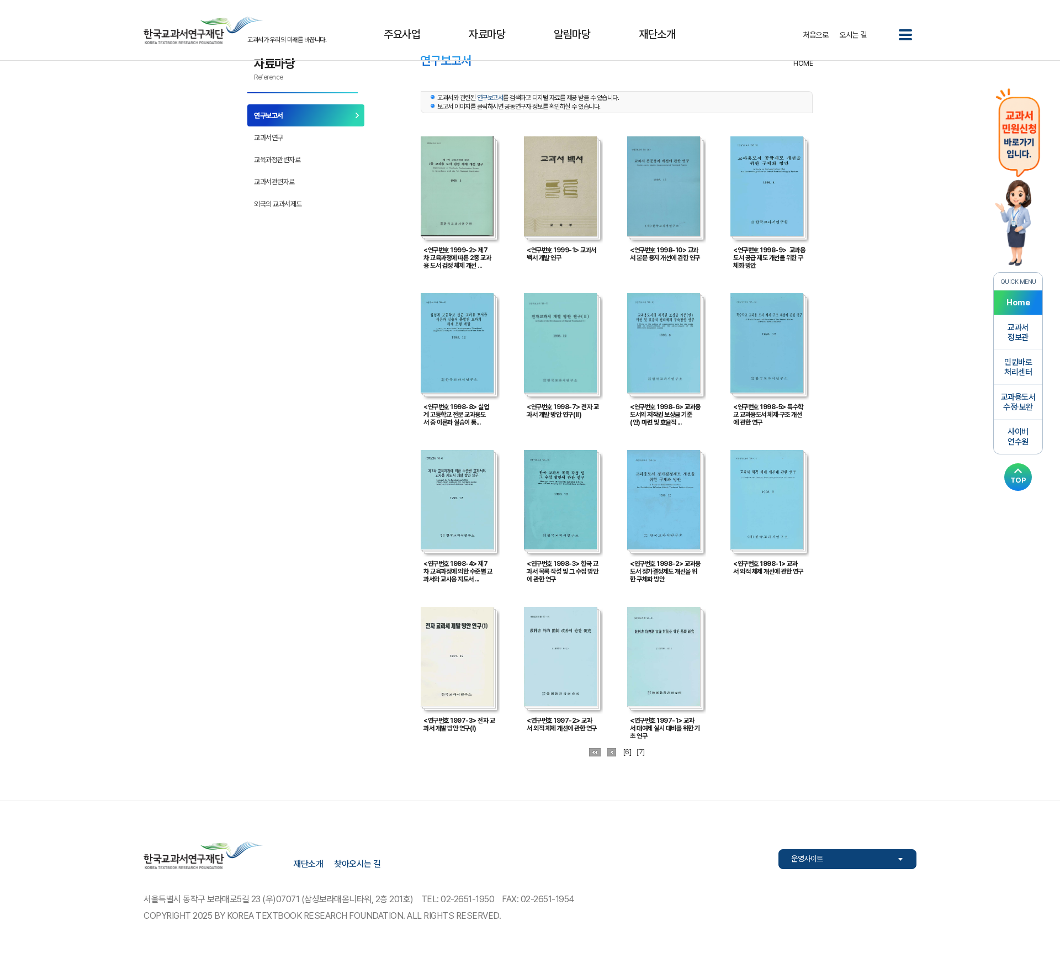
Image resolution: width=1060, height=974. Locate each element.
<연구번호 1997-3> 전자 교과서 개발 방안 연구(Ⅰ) (459, 724)
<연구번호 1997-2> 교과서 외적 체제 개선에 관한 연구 (562, 724)
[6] (627, 752)
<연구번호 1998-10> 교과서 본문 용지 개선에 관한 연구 (665, 254)
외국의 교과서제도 (278, 204)
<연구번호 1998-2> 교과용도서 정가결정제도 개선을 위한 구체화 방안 (665, 571)
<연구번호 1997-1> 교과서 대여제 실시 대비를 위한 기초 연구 (665, 728)
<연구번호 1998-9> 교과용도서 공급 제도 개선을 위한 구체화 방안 (769, 257)
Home (1018, 303)
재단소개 (308, 864)
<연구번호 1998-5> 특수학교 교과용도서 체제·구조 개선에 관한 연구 (768, 414)
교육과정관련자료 (277, 160)
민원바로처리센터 (1018, 367)
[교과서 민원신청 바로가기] (1018, 176)
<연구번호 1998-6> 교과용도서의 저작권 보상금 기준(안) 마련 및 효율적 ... (665, 414)
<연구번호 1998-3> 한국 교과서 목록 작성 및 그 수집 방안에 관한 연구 (562, 571)
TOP (1018, 479)
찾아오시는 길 (357, 864)
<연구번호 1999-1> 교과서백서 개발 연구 (561, 254)
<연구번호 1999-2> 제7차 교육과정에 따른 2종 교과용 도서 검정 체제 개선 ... (457, 257)
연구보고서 (268, 116)
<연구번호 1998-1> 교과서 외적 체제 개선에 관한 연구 (768, 567)
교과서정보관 (1018, 332)
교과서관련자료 (274, 182)
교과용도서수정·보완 (1018, 402)
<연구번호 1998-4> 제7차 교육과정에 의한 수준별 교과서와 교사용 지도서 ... (457, 571)
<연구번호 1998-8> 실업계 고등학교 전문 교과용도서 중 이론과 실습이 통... (456, 414)
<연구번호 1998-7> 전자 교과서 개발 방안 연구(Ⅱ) (562, 411)
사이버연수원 (1018, 437)
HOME (803, 63)
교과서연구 (268, 138)
